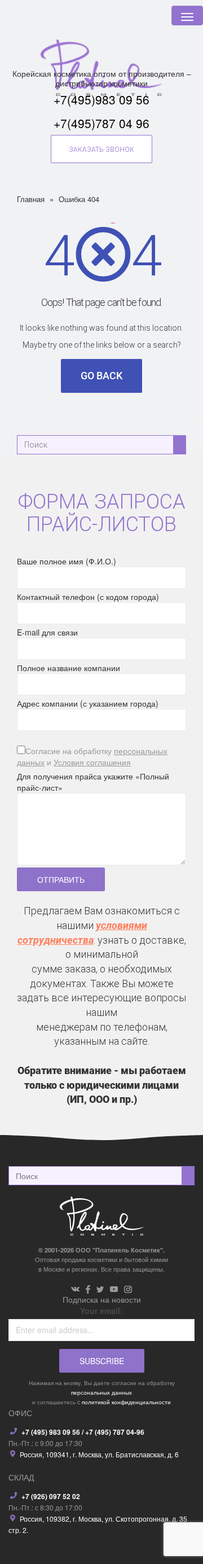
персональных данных (101, 1392)
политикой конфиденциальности (126, 1402)
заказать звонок (101, 150)
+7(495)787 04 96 (101, 123)
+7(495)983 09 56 (101, 99)
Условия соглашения (92, 762)
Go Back (101, 376)
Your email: (101, 1310)
